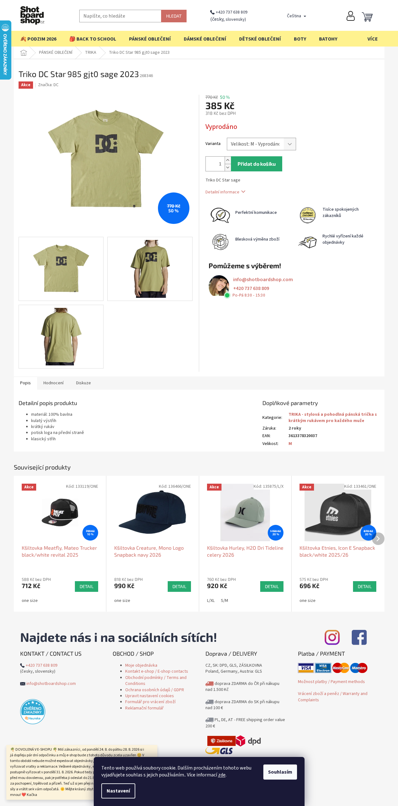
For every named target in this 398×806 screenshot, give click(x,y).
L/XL (211, 601)
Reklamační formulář (144, 708)
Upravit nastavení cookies (149, 696)
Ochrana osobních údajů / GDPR (154, 690)
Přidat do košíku (257, 164)
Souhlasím (280, 772)
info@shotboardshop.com (263, 279)
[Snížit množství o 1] (228, 167)
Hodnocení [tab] (53, 383)
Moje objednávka (141, 665)
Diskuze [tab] (83, 383)
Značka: (48, 85)
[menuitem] (38, 39)
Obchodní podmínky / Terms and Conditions (156, 681)
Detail (86, 586)
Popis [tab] (25, 383)
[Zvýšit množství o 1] (228, 160)
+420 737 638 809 (231, 12)
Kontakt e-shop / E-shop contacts (156, 671)
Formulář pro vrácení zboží (150, 702)
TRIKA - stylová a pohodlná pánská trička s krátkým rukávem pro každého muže (333, 417)
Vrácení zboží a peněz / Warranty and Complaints (332, 697)
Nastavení (118, 790)
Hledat (174, 16)
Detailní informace (222, 192)
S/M (224, 601)
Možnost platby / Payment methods (331, 682)
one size (30, 601)
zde (222, 774)
